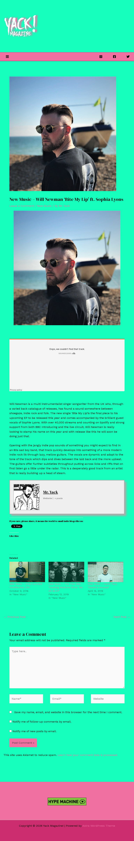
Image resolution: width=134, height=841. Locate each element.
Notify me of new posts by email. (35, 731)
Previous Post (15, 616)
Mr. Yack (50, 492)
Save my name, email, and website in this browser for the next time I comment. (68, 712)
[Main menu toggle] (7, 56)
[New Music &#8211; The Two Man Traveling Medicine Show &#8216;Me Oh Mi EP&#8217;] (66, 572)
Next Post (122, 616)
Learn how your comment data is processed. (88, 755)
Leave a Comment (21, 205)
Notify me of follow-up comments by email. (42, 721)
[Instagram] (100, 56)
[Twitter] (128, 56)
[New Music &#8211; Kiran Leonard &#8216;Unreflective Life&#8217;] (27, 572)
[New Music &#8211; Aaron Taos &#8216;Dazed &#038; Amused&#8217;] (105, 572)
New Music (44, 205)
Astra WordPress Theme (98, 825)
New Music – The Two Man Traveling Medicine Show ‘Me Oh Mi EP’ (66, 587)
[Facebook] (114, 56)
